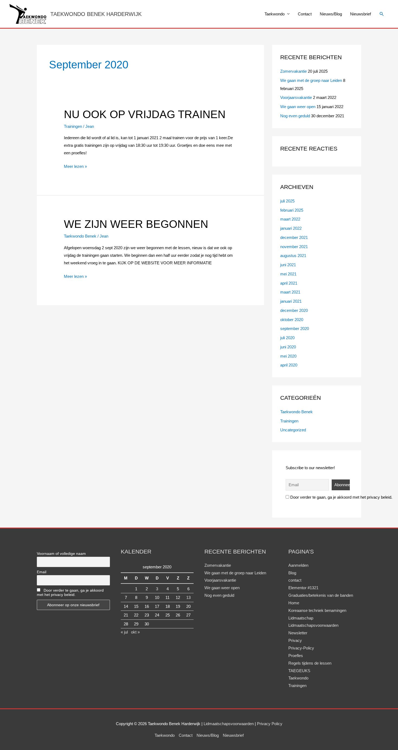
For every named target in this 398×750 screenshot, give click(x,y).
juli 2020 (287, 337)
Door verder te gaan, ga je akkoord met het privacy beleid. (340, 497)
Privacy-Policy (301, 648)
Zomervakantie (293, 71)
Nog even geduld (295, 116)
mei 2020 (288, 356)
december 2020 (294, 310)
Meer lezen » (75, 166)
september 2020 (294, 328)
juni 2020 (288, 347)
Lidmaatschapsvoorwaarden (313, 625)
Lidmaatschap (300, 618)
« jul (124, 632)
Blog (292, 573)
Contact (305, 14)
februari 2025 (291, 210)
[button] (381, 14)
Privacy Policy (269, 723)
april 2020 (288, 365)
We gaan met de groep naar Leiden (311, 80)
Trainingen (73, 126)
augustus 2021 (293, 255)
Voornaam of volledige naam (61, 553)
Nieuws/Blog (331, 14)
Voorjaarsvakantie (296, 97)
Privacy (295, 640)
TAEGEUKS (299, 670)
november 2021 (294, 246)
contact (294, 580)
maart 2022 (290, 219)
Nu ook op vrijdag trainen (145, 114)
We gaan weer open (297, 106)
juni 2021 (288, 264)
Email (41, 572)
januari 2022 (291, 228)
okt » (135, 632)
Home (293, 603)
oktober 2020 (291, 319)
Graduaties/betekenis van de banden (320, 595)
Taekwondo (275, 14)
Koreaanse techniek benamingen (317, 610)
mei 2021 (288, 274)
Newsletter (297, 633)
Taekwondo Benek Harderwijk (96, 14)
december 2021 (294, 237)
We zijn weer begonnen (136, 224)
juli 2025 (287, 201)
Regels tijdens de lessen (309, 663)
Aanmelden (298, 565)
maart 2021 (290, 292)
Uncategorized (293, 430)
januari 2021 (291, 301)
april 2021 (288, 283)
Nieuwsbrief (360, 14)
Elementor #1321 (303, 587)
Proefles (295, 655)
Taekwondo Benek (80, 236)
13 (188, 597)
